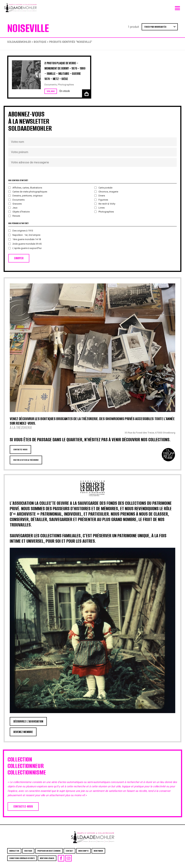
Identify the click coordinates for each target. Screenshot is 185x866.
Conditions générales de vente (22, 858)
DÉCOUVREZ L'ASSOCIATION (28, 721)
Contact (69, 850)
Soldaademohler (19, 42)
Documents (50, 84)
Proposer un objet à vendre (49, 850)
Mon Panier (98, 850)
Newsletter (14, 850)
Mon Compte (83, 850)
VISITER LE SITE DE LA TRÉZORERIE (25, 460)
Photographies (66, 84)
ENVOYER (18, 258)
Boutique (40, 42)
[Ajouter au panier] (86, 93)
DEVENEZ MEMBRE (23, 732)
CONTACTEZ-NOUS (20, 449)
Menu (177, 7)
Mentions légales (47, 858)
